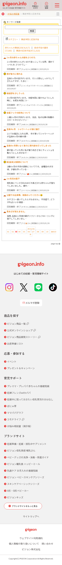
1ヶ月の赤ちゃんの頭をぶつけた (21, 57)
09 (43, 231)
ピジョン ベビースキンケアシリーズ (25, 477)
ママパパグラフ (15, 412)
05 (24, 231)
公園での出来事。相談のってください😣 (25, 195)
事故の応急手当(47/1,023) (28, 50)
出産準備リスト (15, 343)
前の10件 (31, 229)
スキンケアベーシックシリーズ (23, 483)
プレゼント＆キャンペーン (21, 368)
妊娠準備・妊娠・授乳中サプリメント (26, 443)
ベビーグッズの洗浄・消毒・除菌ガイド (28, 457)
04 (20, 231)
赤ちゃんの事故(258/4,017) (17, 47)
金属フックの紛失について (18, 112)
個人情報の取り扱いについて (24, 543)
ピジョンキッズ (15, 497)
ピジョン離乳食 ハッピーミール (23, 464)
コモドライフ (14, 419)
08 (38, 231)
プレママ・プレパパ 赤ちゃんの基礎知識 (28, 386)
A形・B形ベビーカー (18, 490)
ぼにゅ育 (11, 406)
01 (8, 231)
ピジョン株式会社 (31, 549)
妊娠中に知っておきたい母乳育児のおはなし (30, 399)
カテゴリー (13, 39)
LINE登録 (46, 7)
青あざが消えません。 (16, 211)
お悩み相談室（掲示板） (20, 426)
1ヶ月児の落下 (13, 178)
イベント (11, 361)
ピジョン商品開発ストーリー (22, 337)
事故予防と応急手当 (30, 39)
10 (47, 231)
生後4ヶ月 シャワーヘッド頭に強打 (23, 129)
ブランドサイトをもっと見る (25, 506)
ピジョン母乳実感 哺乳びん (21, 450)
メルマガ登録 (32, 302)
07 (33, 231)
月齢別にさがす (35, 7)
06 (29, 231)
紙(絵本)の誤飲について (17, 162)
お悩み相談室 (13, 13)
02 (13, 231)
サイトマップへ (31, 516)
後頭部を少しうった (15, 93)
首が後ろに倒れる (14, 73)
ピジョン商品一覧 (16, 323)
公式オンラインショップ (20, 330)
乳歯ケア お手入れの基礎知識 (22, 470)
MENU (57, 13)
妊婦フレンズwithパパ (19, 392)
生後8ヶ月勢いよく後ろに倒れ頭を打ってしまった (29, 145)
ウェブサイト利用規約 (31, 538)
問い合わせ (47, 543)
